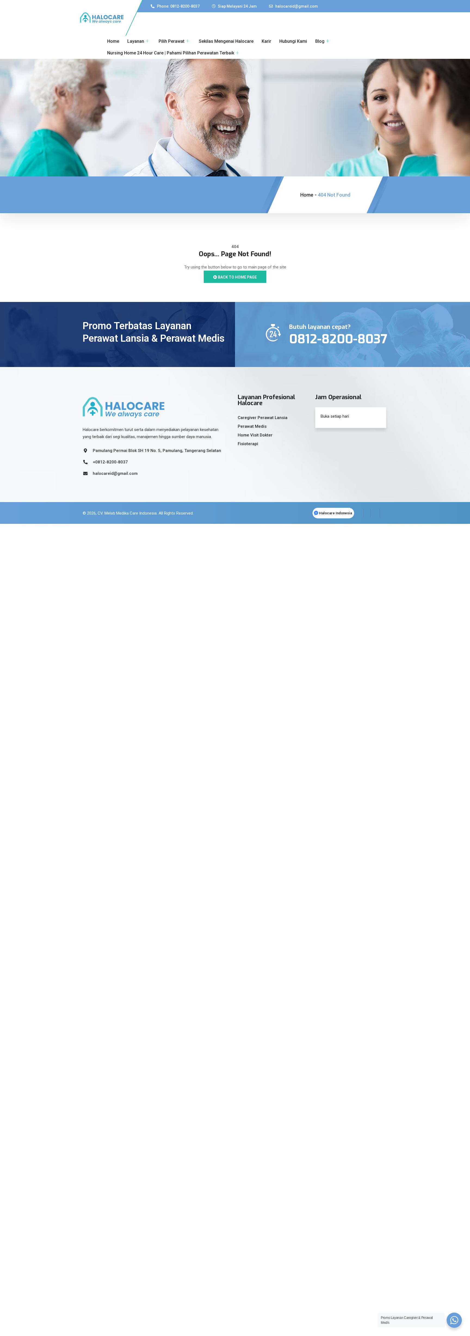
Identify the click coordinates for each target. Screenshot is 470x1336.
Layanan (135, 41)
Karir (266, 41)
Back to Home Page (237, 277)
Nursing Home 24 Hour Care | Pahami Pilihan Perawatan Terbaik (170, 53)
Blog (319, 41)
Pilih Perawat (171, 41)
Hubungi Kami (293, 41)
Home (113, 41)
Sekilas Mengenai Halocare (226, 41)
